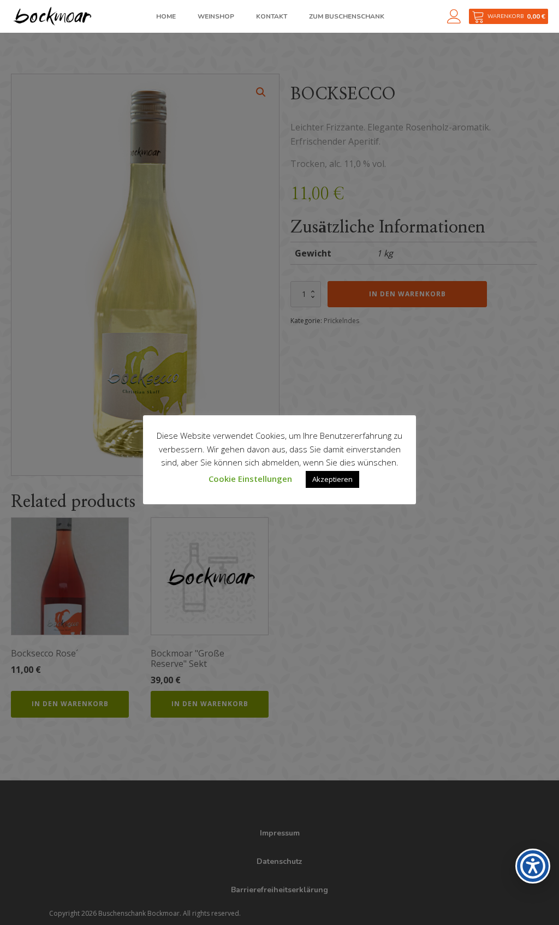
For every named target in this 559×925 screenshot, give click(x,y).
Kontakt (271, 16)
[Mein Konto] (458, 16)
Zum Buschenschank (346, 16)
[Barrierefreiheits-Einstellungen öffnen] (532, 866)
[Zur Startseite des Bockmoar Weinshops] (52, 16)
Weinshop (216, 16)
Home (166, 16)
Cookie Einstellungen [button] (250, 478)
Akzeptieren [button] (332, 479)
